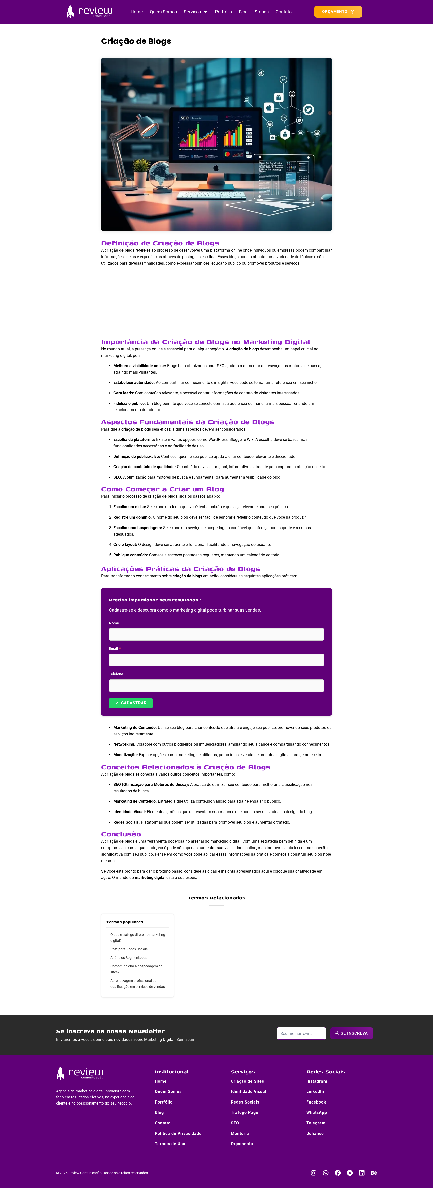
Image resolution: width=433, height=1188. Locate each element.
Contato (284, 11)
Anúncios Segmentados (128, 958)
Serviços (192, 11)
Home (137, 11)
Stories (262, 11)
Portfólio (223, 11)
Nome (114, 623)
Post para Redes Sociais (129, 949)
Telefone (116, 674)
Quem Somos (163, 11)
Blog (243, 11)
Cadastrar (131, 703)
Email (115, 648)
